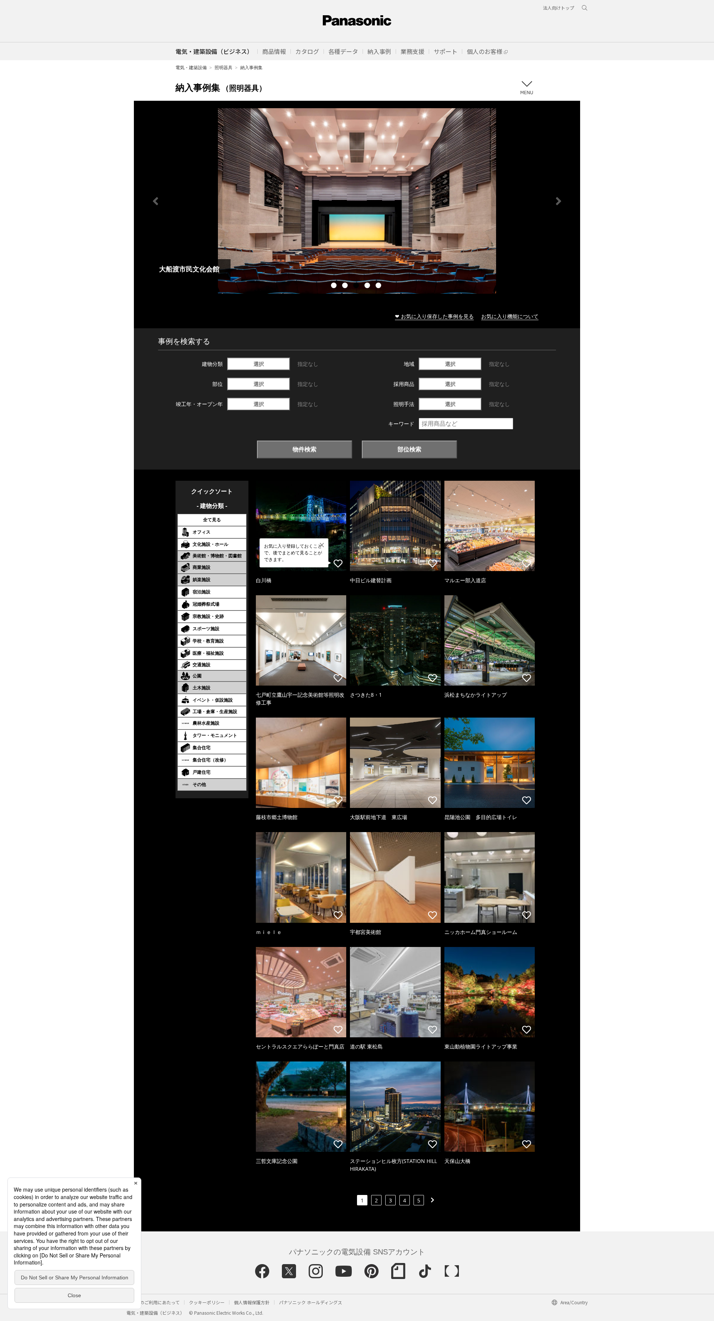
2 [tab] (346, 286)
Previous (155, 201)
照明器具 (223, 67)
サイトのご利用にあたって (153, 1302)
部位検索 (409, 449)
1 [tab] (334, 286)
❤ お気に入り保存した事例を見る (434, 316)
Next (558, 201)
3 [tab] (357, 286)
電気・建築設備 (191, 67)
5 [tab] (379, 286)
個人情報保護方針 (252, 1302)
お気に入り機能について (509, 316)
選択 (259, 363)
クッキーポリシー (207, 1302)
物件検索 (304, 449)
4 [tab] (368, 286)
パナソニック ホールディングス (310, 1302)
